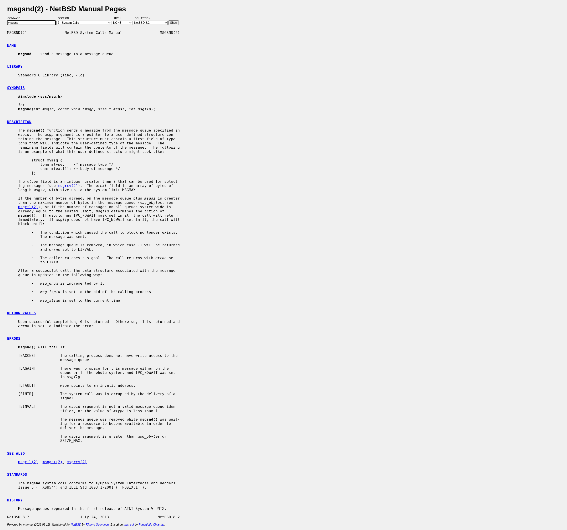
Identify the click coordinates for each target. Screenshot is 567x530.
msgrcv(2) (68, 186)
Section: (65, 18)
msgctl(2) (28, 207)
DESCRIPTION (19, 122)
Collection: (143, 18)
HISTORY (15, 500)
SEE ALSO (16, 453)
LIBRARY (15, 66)
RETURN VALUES (21, 313)
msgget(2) (52, 462)
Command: (16, 18)
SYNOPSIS (16, 88)
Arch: (119, 18)
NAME (11, 45)
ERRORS (13, 338)
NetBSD (76, 524)
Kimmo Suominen (97, 524)
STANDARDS (17, 474)
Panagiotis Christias (151, 524)
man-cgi (129, 524)
